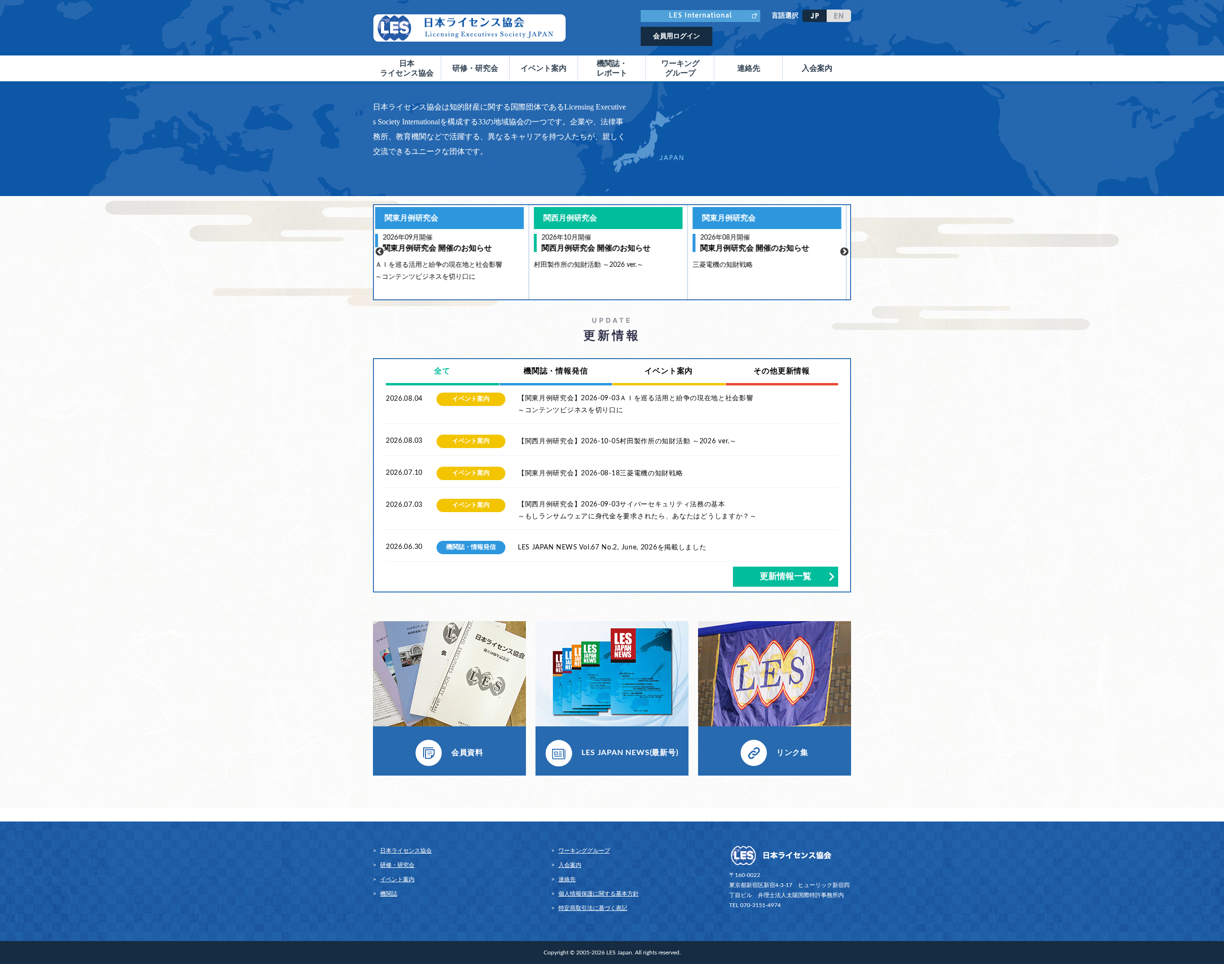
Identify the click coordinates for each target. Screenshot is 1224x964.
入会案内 (817, 68)
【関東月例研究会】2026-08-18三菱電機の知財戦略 (600, 473)
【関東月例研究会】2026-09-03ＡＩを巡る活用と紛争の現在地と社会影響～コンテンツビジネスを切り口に (636, 404)
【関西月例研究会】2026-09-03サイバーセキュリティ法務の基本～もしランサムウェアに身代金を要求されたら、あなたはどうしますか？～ (637, 510)
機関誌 (388, 894)
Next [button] (844, 252)
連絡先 (748, 68)
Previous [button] (379, 252)
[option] (453, 252)
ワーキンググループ (584, 851)
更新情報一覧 (785, 576)
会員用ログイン (676, 36)
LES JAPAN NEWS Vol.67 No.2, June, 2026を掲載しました (612, 547)
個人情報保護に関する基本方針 (598, 894)
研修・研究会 (397, 865)
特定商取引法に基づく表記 (592, 908)
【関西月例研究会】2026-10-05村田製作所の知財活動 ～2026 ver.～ (627, 441)
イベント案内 (397, 879)
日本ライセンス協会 (406, 851)
